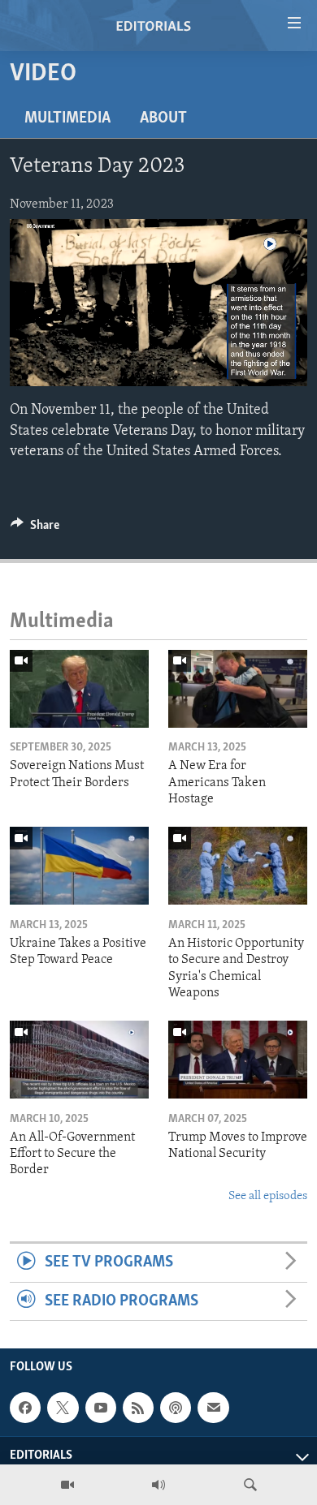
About (163, 118)
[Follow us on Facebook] (25, 1407)
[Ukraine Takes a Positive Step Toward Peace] (79, 866)
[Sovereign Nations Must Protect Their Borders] (79, 689)
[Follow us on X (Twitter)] (62, 1407)
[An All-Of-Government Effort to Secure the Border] (79, 1060)
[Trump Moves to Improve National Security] (237, 1060)
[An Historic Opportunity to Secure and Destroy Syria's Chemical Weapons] (237, 866)
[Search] (250, 1484)
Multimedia (67, 118)
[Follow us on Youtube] (100, 1407)
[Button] (35, 529)
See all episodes (267, 1196)
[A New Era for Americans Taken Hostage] (237, 689)
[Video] (67, 1484)
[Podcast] (175, 1407)
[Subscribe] (213, 1407)
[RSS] (138, 1407)
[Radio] (158, 1484)
